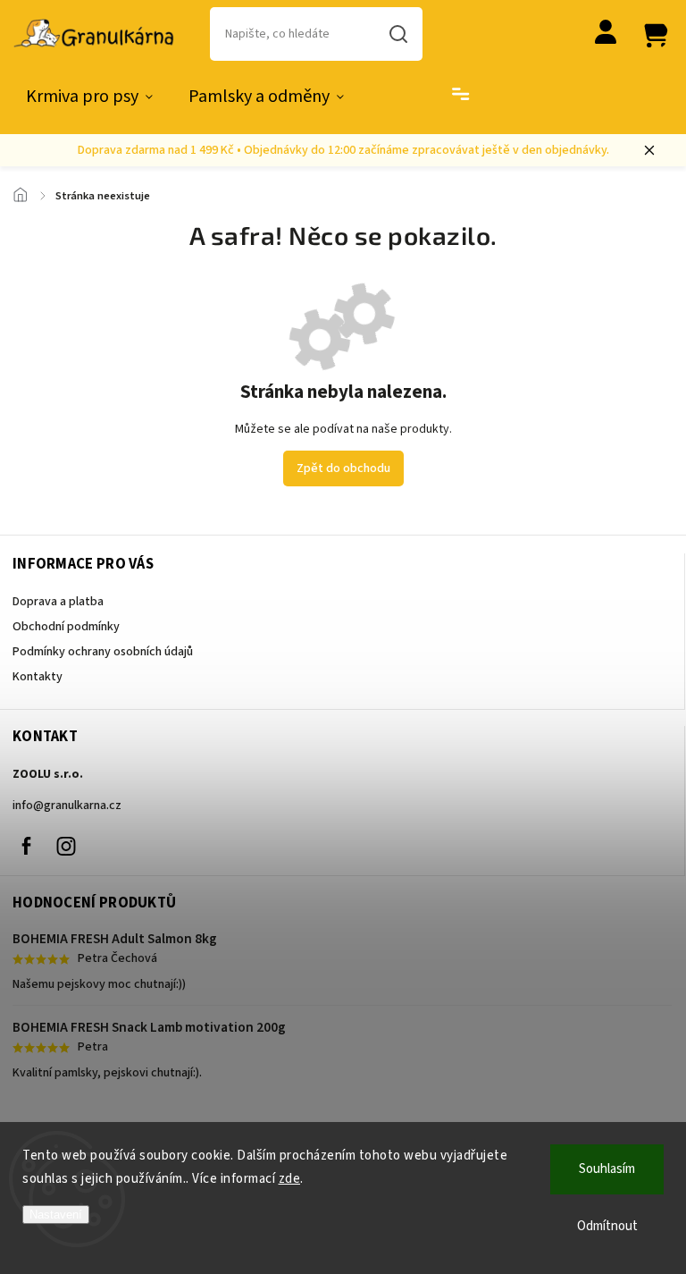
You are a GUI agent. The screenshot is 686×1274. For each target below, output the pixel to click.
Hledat (398, 34)
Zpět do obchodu (343, 468)
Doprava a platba (58, 602)
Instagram (66, 845)
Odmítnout (607, 1226)
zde (290, 1178)
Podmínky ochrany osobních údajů (103, 652)
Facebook (26, 845)
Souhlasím (607, 1169)
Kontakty (38, 677)
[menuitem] (89, 96)
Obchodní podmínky (66, 627)
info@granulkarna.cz (67, 805)
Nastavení (55, 1214)
